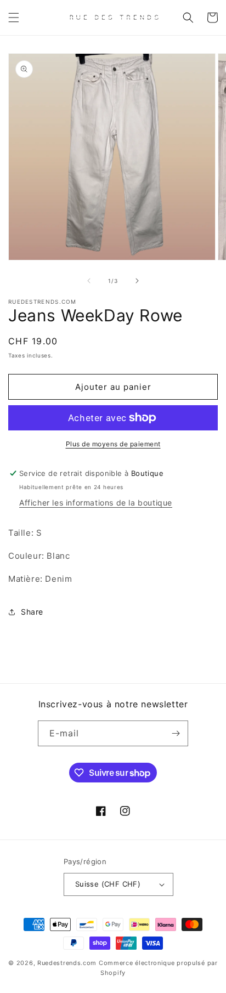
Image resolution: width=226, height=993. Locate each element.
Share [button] (32, 611)
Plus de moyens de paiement (113, 444)
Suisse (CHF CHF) (107, 883)
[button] (14, 17)
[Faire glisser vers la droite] (137, 281)
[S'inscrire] (175, 733)
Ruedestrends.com (67, 963)
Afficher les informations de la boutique (95, 502)
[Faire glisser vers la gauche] (89, 281)
